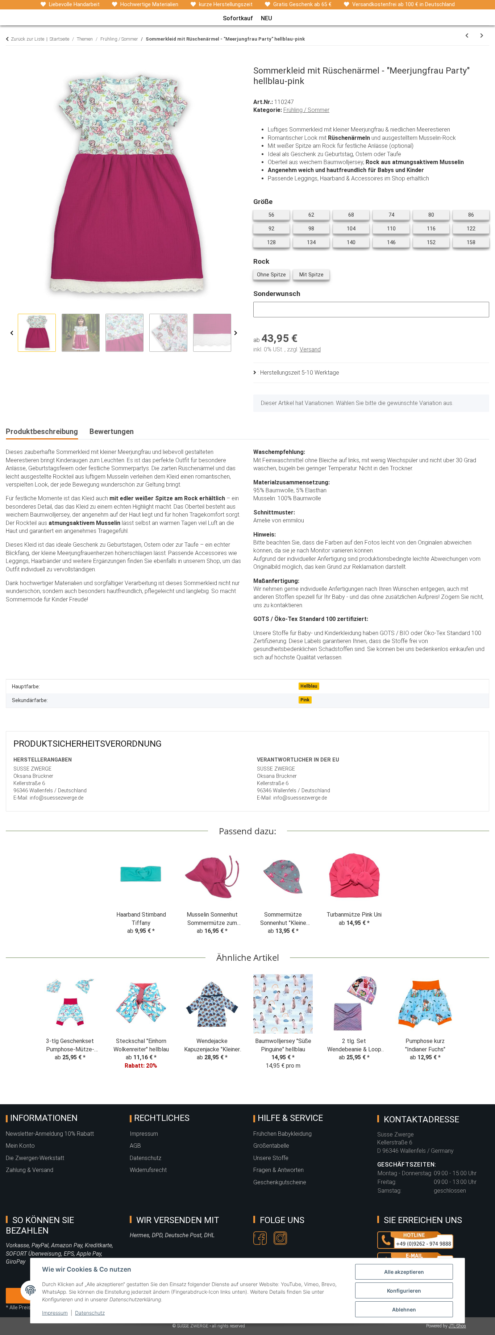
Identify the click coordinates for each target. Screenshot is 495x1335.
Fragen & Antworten (278, 1170)
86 (473, 215)
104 (355, 228)
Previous (12, 333)
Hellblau (308, 686)
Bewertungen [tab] (112, 431)
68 (353, 215)
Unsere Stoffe (270, 1158)
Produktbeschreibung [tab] (42, 431)
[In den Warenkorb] (11, 62)
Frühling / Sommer (306, 110)
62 (314, 215)
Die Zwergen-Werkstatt (35, 1158)
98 (314, 228)
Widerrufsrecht (148, 1170)
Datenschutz (90, 1313)
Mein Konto (20, 1145)
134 (315, 242)
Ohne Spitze (273, 274)
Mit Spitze (314, 274)
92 (274, 228)
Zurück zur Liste (27, 39)
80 (434, 215)
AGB (135, 1145)
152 (435, 242)
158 (475, 242)
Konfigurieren (404, 1291)
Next (236, 333)
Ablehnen (404, 1309)
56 (274, 215)
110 (395, 228)
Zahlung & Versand (29, 1170)
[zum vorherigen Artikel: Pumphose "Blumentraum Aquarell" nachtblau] (466, 35)
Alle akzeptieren (404, 1272)
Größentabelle (271, 1145)
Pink (304, 699)
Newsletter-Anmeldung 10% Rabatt (50, 1133)
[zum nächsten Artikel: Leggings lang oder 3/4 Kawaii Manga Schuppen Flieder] (481, 35)
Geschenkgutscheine (279, 1182)
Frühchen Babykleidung (282, 1133)
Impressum (55, 1313)
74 (394, 215)
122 (475, 228)
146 (395, 242)
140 (355, 242)
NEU (266, 18)
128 (275, 242)
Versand (310, 349)
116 (435, 228)
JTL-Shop (457, 1325)
